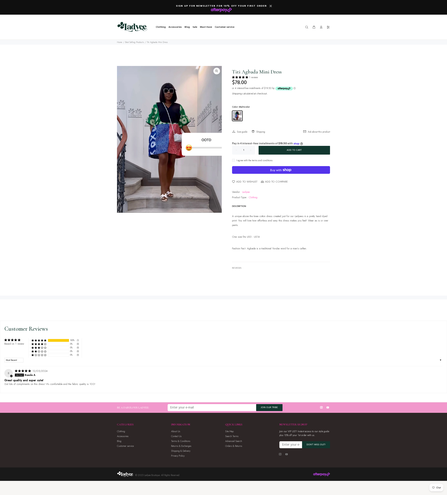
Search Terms (232, 436)
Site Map (229, 431)
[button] (240, 77)
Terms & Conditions (180, 441)
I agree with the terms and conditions (254, 160)
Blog (119, 441)
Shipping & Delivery (180, 451)
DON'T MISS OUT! (316, 445)
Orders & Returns (233, 446)
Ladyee (246, 192)
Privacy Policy (178, 455)
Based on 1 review (14, 344)
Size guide (242, 131)
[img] (23, 371)
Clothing (253, 197)
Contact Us (176, 436)
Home (119, 42)
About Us (175, 431)
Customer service (125, 446)
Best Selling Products (134, 42)
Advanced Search (233, 441)
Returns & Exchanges (181, 446)
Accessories (123, 436)
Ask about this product (319, 131)
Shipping (237, 94)
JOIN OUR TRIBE (269, 407)
